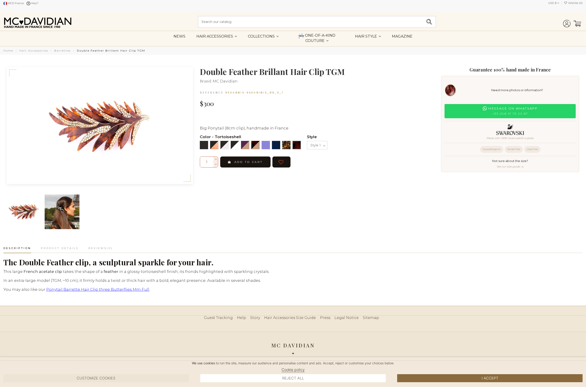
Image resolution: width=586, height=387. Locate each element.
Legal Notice (346, 318)
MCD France (15, 3)
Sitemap (371, 318)
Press (325, 318)
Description (17, 248)
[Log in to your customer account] (566, 21)
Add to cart (248, 162)
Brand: (206, 81)
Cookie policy (293, 369)
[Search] (429, 22)
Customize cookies (96, 378)
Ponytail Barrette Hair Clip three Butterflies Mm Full (97, 289)
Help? (34, 3)
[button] (368, 36)
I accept (490, 378)
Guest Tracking (218, 318)
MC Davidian (225, 81)
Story (255, 318)
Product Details (60, 248)
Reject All (293, 378)
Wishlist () (575, 3)
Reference (212, 92)
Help (241, 318)
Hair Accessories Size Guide (290, 318)
